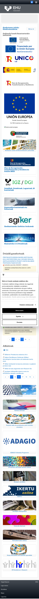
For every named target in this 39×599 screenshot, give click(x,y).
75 (15, 377)
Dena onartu (19, 310)
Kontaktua (4, 589)
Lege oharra (4, 585)
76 (19, 377)
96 (26, 339)
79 (30, 377)
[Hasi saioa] (32, 2)
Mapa (2, 593)
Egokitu (18, 316)
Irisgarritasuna (5, 582)
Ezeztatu (19, 322)
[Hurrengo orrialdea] (29, 339)
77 (23, 377)
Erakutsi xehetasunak (26, 305)
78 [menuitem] (27, 377)
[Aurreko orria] (5, 377)
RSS (7, 350)
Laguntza (3, 597)
